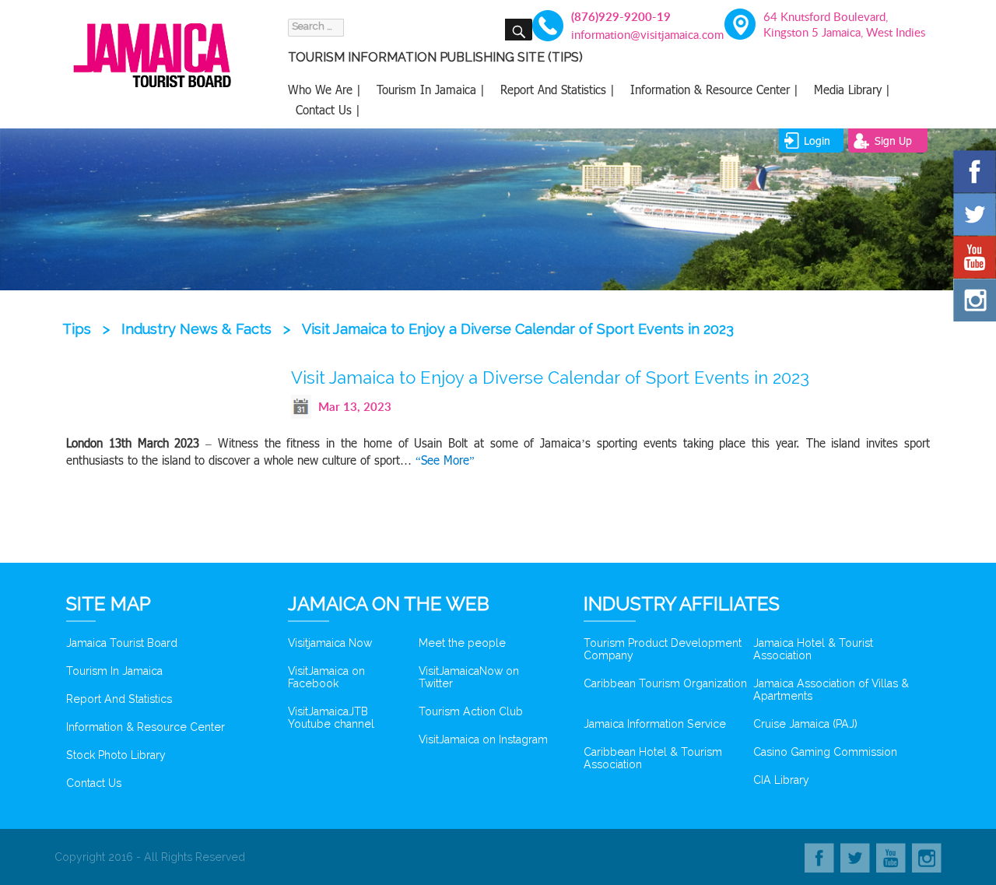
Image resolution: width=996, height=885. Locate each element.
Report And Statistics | (557, 90)
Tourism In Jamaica (114, 671)
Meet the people (462, 643)
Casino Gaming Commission (825, 752)
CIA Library (781, 780)
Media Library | (852, 90)
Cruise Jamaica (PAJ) (805, 724)
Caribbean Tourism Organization (665, 683)
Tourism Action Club (471, 711)
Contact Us (93, 783)
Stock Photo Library (116, 755)
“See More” (445, 460)
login (817, 140)
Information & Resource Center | (714, 90)
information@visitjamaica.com (638, 34)
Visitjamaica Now (330, 643)
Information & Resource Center (145, 727)
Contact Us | (328, 110)
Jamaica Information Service (655, 724)
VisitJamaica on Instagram (483, 739)
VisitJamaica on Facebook (326, 677)
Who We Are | (324, 90)
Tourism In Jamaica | (431, 90)
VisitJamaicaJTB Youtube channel (331, 717)
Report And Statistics (119, 699)
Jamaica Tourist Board (121, 643)
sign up (893, 140)
